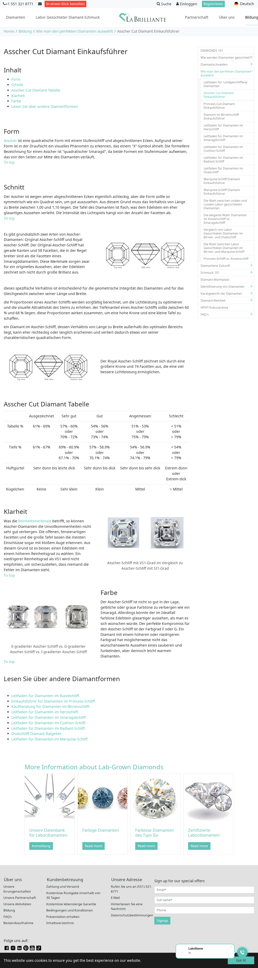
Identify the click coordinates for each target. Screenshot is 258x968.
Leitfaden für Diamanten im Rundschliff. (45, 695)
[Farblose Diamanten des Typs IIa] (155, 798)
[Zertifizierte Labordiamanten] (208, 798)
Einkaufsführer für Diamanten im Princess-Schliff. (53, 701)
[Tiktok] (39, 947)
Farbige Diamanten (100, 830)
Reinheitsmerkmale (34, 520)
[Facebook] (6, 947)
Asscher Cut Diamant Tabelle (35, 90)
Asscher (10, 140)
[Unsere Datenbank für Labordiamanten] (49, 798)
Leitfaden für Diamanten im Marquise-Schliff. (49, 739)
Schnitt (17, 84)
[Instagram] (13, 947)
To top (9, 162)
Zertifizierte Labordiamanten (204, 832)
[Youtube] (32, 947)
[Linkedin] (19, 947)
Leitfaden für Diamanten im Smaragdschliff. (49, 717)
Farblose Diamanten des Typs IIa (154, 832)
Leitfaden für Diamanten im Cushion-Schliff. (48, 722)
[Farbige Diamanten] (102, 798)
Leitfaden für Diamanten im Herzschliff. (45, 711)
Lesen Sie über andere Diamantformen (44, 106)
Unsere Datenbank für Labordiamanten (48, 832)
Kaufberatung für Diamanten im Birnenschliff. (50, 706)
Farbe (16, 100)
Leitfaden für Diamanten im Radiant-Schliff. (48, 728)
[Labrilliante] (142, 17)
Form (15, 79)
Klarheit (18, 95)
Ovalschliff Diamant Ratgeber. (36, 733)
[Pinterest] (26, 947)
